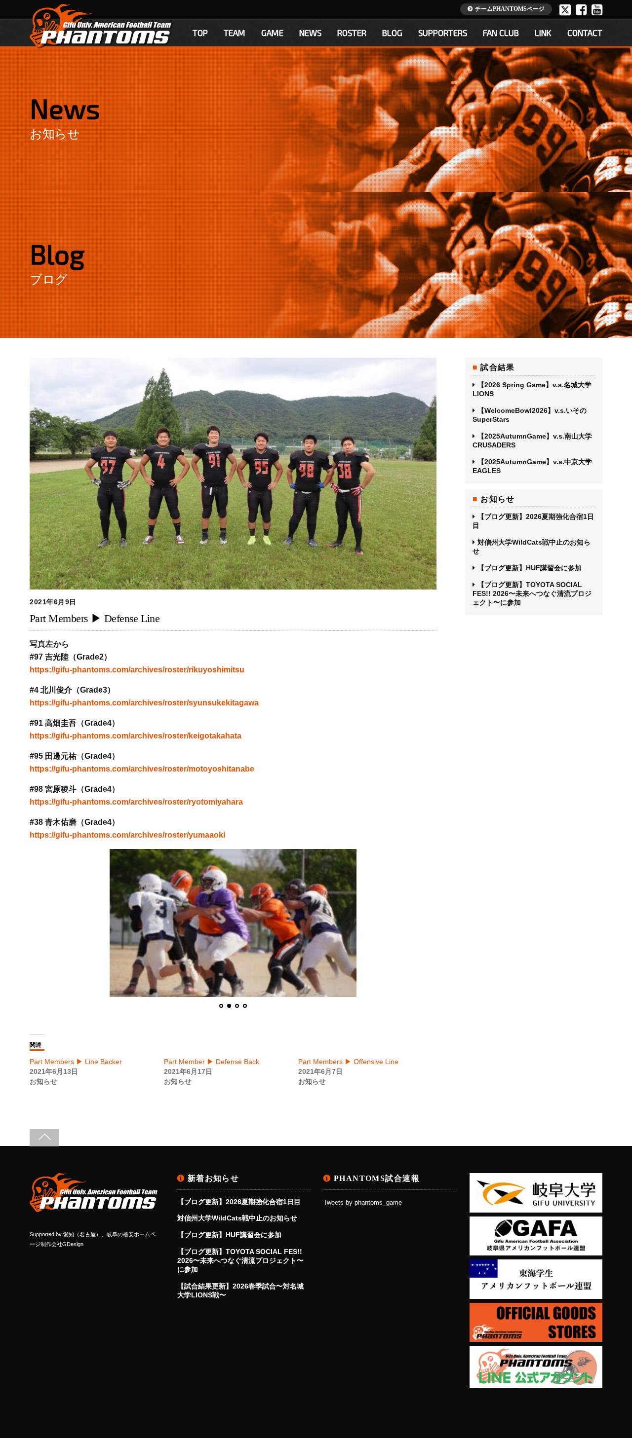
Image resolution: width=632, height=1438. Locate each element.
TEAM (234, 32)
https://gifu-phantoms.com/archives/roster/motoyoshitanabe (142, 769)
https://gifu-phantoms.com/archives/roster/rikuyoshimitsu (137, 669)
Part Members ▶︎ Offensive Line (348, 1062)
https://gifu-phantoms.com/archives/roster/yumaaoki (127, 835)
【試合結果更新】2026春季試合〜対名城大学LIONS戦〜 (240, 1290)
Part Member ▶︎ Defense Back (211, 1062)
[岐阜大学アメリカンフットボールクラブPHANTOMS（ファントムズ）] (94, 1209)
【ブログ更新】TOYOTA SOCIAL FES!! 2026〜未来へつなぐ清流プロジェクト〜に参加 (532, 593)
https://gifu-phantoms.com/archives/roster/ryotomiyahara (136, 802)
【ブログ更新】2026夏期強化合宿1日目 (533, 521)
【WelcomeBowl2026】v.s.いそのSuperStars (530, 414)
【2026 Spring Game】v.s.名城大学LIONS (532, 389)
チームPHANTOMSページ (510, 8)
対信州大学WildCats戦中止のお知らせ (532, 546)
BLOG (392, 32)
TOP (200, 32)
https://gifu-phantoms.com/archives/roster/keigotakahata (135, 736)
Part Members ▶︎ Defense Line (94, 618)
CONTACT (584, 32)
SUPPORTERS (442, 32)
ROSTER (351, 32)
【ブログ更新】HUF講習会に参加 (529, 568)
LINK (543, 32)
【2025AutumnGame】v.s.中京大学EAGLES (532, 466)
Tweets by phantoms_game (362, 1202)
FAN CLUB (501, 32)
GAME (272, 32)
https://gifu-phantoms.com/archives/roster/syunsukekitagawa (144, 703)
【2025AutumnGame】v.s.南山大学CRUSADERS (532, 440)
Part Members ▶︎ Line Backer (76, 1062)
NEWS (310, 32)
